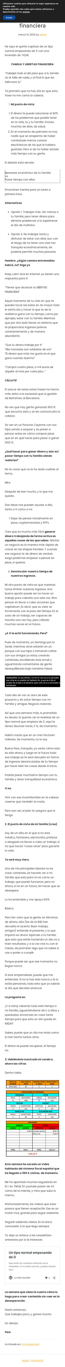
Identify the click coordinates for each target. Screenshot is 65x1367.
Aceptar (9, 17)
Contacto (37, 1360)
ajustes (26, 12)
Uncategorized (30, 1344)
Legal (25, 1360)
